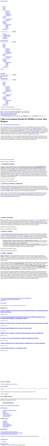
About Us (5, 37)
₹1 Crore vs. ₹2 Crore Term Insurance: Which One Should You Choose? (19, 338)
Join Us (4, 33)
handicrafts (26, 236)
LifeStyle (5, 23)
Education (5, 29)
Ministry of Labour (35, 222)
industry (16, 298)
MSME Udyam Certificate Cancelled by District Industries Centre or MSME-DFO (22, 333)
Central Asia (8, 15)
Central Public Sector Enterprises (25, 194)
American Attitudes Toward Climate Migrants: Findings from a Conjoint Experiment (23, 343)
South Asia (8, 11)
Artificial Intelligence (12, 170)
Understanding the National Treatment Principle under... (12, 432)
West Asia (8, 13)
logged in (8, 384)
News (4, 7)
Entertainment (8, 24)
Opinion (4, 16)
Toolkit (2, 69)
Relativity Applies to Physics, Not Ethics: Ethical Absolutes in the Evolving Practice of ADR (24, 323)
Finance (4, 22)
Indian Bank (12, 298)
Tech (4, 17)
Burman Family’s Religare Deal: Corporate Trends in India (16, 328)
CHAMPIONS (39, 167)
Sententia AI (3, 73)
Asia (4, 9)
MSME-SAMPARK (5, 255)
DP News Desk (19, 116)
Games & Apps (9, 19)
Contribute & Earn (7, 36)
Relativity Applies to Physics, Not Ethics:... (9, 434)
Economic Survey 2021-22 (34, 133)
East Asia (7, 12)
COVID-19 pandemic (35, 131)
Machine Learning (21, 170)
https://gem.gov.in (38, 195)
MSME (19, 298)
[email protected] (9, 402)
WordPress (8, 20)
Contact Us (5, 38)
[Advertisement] (24, 150)
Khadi (14, 235)
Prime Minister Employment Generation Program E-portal (14, 233)
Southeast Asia (9, 14)
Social (7, 27)
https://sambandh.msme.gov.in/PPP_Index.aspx (10, 196)
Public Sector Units (16, 187)
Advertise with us (6, 35)
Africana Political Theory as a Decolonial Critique (14, 348)
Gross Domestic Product (16, 130)
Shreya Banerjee (5, 114)
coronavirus (43, 272)
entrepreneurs (7, 189)
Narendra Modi (24, 298)
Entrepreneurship (6, 298)
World (4, 8)
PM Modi (29, 298)
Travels (7, 28)
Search (14, 31)
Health (7, 25)
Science (4, 21)
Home (4, 6)
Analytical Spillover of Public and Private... (9, 431)
